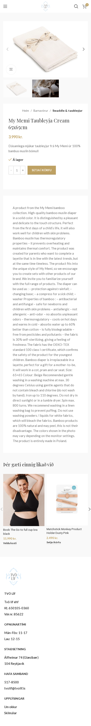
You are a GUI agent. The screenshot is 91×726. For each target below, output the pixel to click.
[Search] (76, 6)
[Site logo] (45, 6)
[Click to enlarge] (11, 69)
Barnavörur (40, 110)
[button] (7, 49)
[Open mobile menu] (5, 6)
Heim (25, 110)
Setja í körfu (42, 170)
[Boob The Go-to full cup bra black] (23, 500)
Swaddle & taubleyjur (67, 110)
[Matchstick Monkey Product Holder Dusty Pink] (67, 499)
